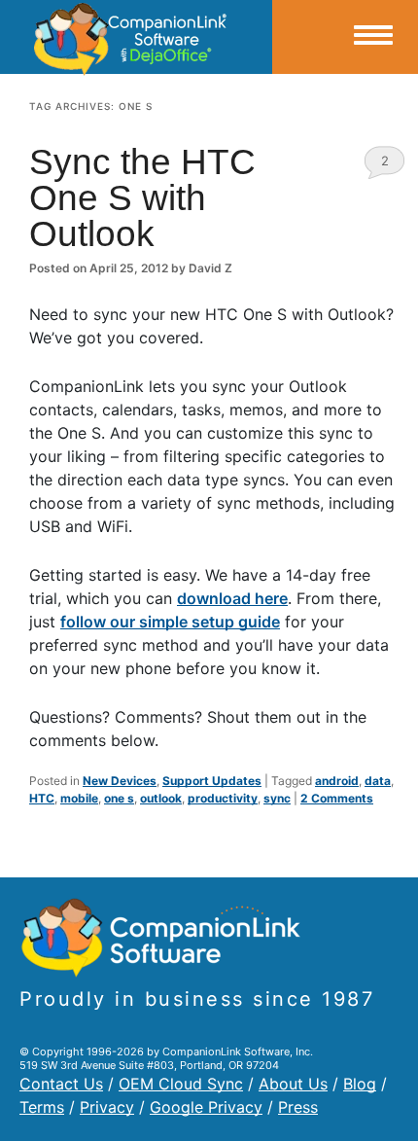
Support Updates (211, 780)
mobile (79, 798)
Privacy (107, 1107)
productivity (223, 798)
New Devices (120, 780)
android (337, 780)
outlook (161, 798)
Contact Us (61, 1083)
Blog (359, 1083)
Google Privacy (206, 1107)
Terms (41, 1107)
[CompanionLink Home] (136, 37)
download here (232, 598)
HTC (41, 798)
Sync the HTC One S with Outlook (142, 198)
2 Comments (384, 166)
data (378, 780)
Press (298, 1107)
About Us (293, 1083)
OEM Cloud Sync (181, 1083)
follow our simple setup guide (170, 621)
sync (277, 798)
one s (119, 798)
